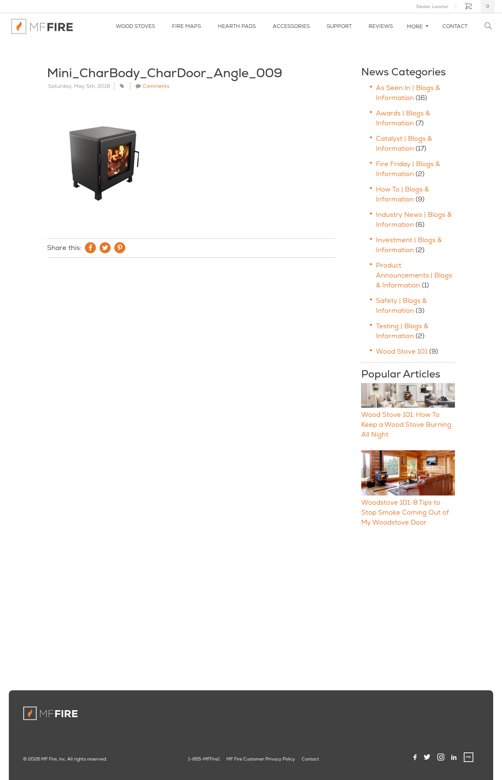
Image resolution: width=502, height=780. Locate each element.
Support (339, 26)
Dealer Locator (432, 7)
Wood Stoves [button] (135, 26)
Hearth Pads (237, 26)
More (415, 26)
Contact (454, 26)
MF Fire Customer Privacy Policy (260, 759)
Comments (156, 86)
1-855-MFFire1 (204, 759)
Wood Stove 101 (401, 351)
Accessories (291, 26)
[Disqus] (191, 363)
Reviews (381, 26)
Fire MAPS (186, 26)
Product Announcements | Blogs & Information (414, 275)
